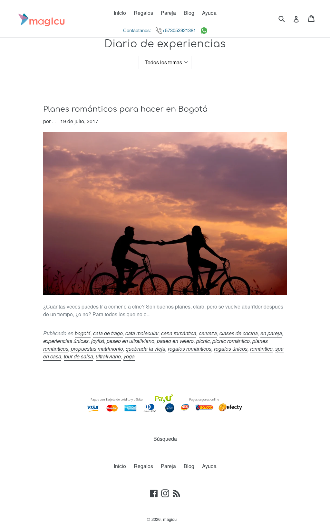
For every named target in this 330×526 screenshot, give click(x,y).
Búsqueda (165, 438)
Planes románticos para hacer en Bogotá (125, 109)
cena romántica (178, 333)
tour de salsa (78, 356)
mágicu (170, 519)
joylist (97, 341)
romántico (261, 348)
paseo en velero (175, 341)
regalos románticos (189, 348)
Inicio (120, 12)
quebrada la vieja (145, 348)
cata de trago (108, 333)
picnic (203, 341)
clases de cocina (238, 333)
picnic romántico (231, 341)
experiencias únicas (66, 341)
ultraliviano (108, 356)
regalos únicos (231, 348)
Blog (189, 12)
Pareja (168, 12)
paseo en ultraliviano (130, 341)
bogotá (83, 333)
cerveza (208, 333)
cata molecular (142, 333)
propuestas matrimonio (97, 348)
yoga (129, 356)
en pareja (271, 333)
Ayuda (209, 12)
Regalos (143, 12)
